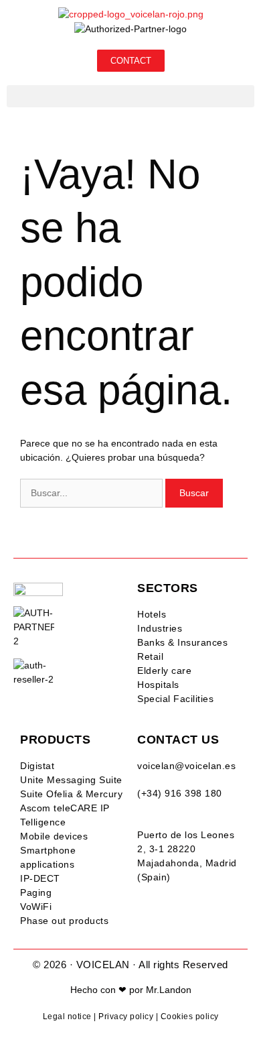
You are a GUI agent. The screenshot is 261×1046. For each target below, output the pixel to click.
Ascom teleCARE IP (65, 808)
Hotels (151, 614)
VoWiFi (36, 906)
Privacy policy (125, 1016)
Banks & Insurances (182, 642)
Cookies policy (190, 1016)
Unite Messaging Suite (71, 779)
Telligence (43, 822)
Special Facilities (175, 698)
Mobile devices (54, 836)
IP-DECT (40, 878)
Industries (159, 628)
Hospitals (158, 684)
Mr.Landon (168, 989)
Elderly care (164, 670)
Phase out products (64, 920)
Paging (36, 892)
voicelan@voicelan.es (186, 765)
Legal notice (67, 1016)
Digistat (37, 765)
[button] (130, 96)
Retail (150, 656)
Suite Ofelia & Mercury (71, 794)
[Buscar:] (92, 492)
